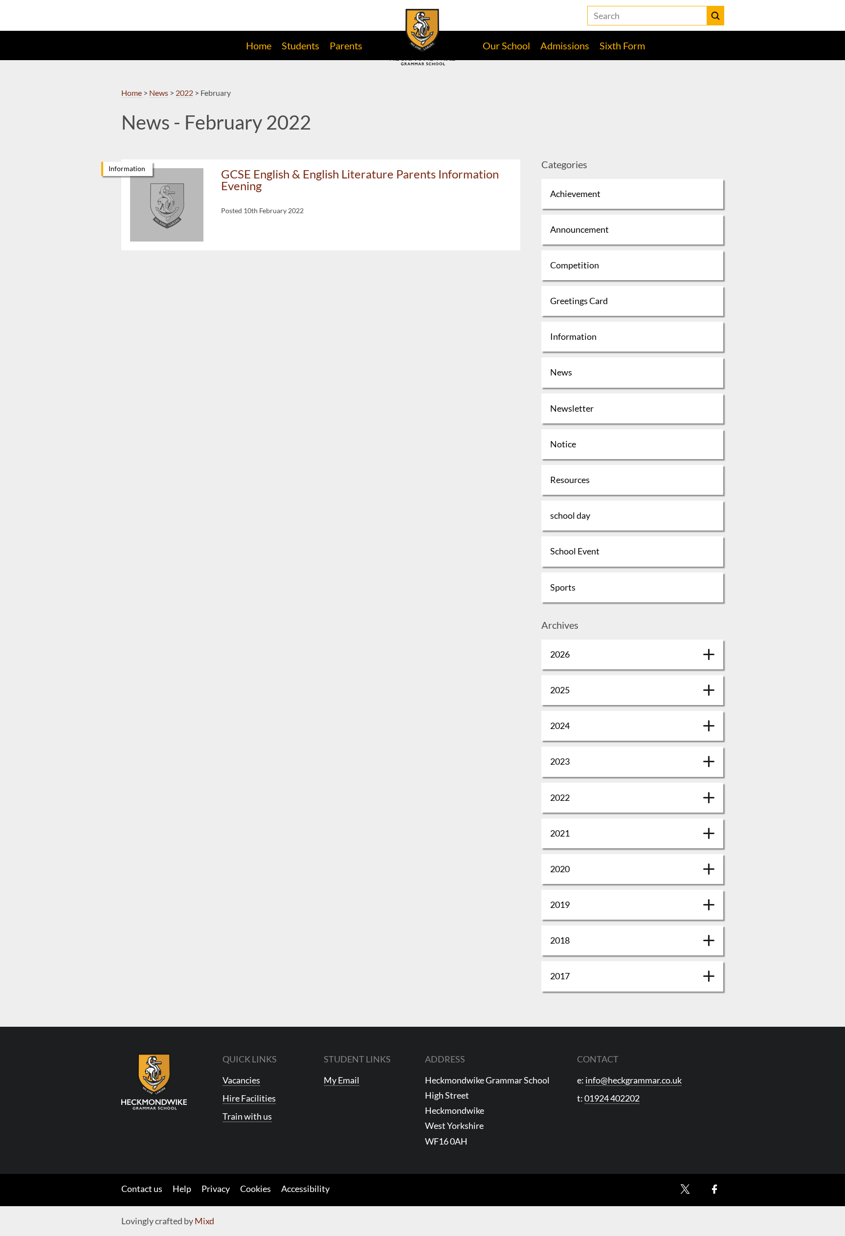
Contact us (141, 1188)
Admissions (564, 45)
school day (570, 515)
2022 (560, 797)
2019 (560, 904)
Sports (563, 587)
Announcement (579, 229)
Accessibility (305, 1188)
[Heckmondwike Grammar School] (423, 37)
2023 (560, 761)
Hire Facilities (249, 1098)
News (561, 372)
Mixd (204, 1220)
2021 (560, 833)
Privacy (215, 1188)
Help (182, 1188)
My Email (341, 1080)
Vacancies (241, 1080)
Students (300, 45)
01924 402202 (612, 1098)
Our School (506, 45)
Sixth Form (622, 45)
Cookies (255, 1188)
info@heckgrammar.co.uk (633, 1080)
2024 (560, 725)
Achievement (575, 193)
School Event (575, 551)
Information (127, 168)
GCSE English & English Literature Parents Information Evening (360, 180)
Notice (563, 444)
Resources (570, 479)
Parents (346, 45)
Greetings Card (579, 300)
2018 (560, 940)
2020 (560, 868)
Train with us (247, 1116)
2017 (560, 976)
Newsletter (572, 408)
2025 (560, 689)
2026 (560, 654)
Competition (574, 265)
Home (258, 45)
